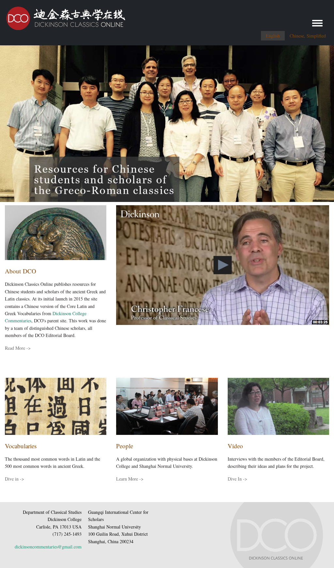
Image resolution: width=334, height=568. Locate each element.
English (273, 36)
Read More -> (18, 348)
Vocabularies (21, 446)
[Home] (62, 16)
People (124, 446)
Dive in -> (14, 479)
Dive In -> (237, 479)
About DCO (20, 271)
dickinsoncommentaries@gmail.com (48, 547)
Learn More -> (130, 479)
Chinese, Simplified (308, 36)
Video (235, 446)
